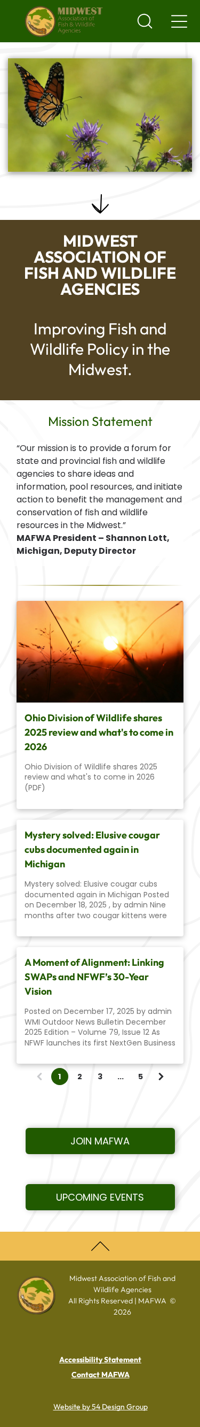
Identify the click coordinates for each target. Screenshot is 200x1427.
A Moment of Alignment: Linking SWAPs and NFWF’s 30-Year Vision (94, 976)
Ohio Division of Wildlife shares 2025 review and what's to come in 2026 (99, 732)
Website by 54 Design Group (100, 1406)
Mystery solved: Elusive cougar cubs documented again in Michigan (92, 849)
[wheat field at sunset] (100, 652)
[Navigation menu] (179, 21)
